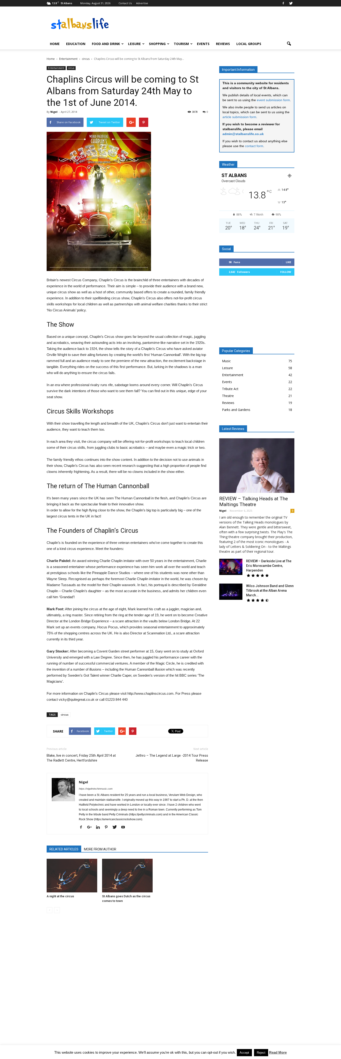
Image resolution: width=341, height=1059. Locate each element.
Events (203, 44)
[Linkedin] (99, 827)
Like (288, 262)
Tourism (181, 44)
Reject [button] (261, 1052)
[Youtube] (125, 827)
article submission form (239, 117)
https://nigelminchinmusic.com (96, 788)
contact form (254, 146)
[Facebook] (283, 3)
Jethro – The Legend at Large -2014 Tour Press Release (171, 757)
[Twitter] (290, 3)
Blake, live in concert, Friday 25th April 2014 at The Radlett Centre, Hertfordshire (81, 757)
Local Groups (248, 44)
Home (55, 44)
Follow (285, 272)
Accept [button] (244, 1052)
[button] (288, 43)
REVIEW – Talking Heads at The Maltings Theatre (253, 501)
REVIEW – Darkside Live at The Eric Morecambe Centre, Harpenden (268, 565)
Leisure (134, 44)
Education (75, 44)
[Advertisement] (257, 313)
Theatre (228, 396)
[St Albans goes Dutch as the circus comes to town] (127, 875)
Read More (278, 1052)
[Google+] (91, 827)
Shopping (157, 44)
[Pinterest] (108, 827)
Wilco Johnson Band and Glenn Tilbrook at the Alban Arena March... (270, 590)
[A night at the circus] (72, 875)
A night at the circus (60, 896)
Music (226, 361)
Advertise (142, 3)
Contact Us (125, 3)
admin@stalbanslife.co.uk (243, 134)
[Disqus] (127, 982)
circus (71, 68)
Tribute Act (230, 389)
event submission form (273, 100)
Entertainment (56, 68)
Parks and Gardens (236, 409)
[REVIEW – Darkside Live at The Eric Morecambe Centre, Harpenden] (230, 567)
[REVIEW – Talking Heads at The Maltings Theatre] (256, 465)
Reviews (223, 44)
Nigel (54, 111)
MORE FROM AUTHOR (100, 849)
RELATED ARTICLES (63, 849)
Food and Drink (106, 44)
